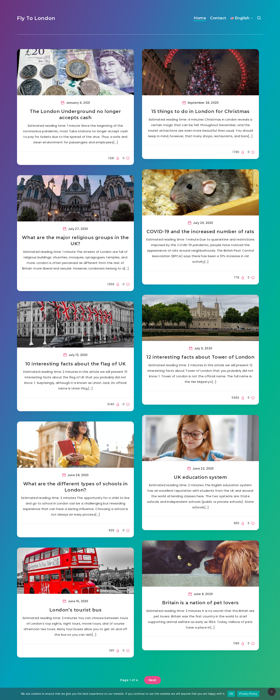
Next (152, 680)
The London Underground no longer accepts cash (75, 114)
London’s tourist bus (75, 610)
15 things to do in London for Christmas (200, 111)
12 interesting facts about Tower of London (200, 357)
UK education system (200, 477)
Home (200, 18)
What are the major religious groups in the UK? (75, 240)
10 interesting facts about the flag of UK (75, 364)
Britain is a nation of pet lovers (200, 603)
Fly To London (36, 18)
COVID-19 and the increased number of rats (200, 231)
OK (231, 693)
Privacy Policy (248, 693)
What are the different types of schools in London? (75, 487)
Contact (218, 18)
